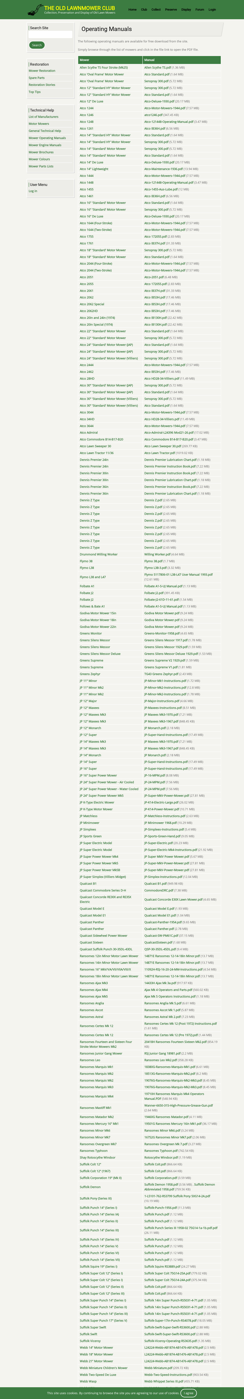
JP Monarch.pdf (155, 728)
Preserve (171, 9)
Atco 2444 (86, 365)
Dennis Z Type (90, 500)
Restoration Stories (42, 85)
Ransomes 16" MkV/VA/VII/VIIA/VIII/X (105, 969)
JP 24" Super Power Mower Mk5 (101, 796)
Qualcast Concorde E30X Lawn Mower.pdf (173, 899)
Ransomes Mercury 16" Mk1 (99, 1124)
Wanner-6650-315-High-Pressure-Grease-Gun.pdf (178, 1105)
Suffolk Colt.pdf (155, 1164)
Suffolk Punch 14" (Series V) (99, 1246)
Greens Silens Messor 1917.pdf (166, 640)
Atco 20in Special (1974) (96, 324)
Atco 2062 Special (92, 304)
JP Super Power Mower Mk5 (99, 863)
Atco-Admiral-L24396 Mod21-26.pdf (169, 432)
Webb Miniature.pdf (158, 1368)
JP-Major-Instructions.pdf (161, 701)
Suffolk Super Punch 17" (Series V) (103, 1320)
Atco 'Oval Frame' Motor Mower (102, 74)
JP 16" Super (88, 769)
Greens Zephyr (90, 674)
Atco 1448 (86, 182)
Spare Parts (37, 78)
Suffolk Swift (88, 1334)
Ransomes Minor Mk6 (95, 1130)
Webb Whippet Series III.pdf (163, 1381)
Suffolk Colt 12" (90, 1164)
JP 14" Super (88, 762)
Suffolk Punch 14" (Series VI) (99, 1253)
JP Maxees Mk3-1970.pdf (161, 714)
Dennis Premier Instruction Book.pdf (170, 466)
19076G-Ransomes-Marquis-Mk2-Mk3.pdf (173, 1080)
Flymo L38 (87, 568)
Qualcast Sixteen (91, 942)
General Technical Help (45, 131)
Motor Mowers (39, 124)
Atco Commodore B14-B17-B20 (101, 439)
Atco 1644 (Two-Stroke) (96, 230)
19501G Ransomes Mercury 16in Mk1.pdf (173, 1124)
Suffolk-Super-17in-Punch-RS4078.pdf (170, 1320)
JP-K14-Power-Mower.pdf (161, 809)
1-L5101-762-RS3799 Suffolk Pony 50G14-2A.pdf (177, 1196)
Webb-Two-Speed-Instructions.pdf (168, 1375)
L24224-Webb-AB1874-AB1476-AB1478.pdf (173, 1347)
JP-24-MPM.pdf (154, 782)
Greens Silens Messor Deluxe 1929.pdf (171, 654)
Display (186, 9)
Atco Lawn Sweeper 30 (95, 446)
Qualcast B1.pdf (155, 883)
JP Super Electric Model (96, 843)
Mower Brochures (41, 152)
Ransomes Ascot (91, 1010)
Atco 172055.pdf (155, 236)
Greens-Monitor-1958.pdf (162, 633)
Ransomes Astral (91, 1017)
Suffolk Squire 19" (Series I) (98, 1266)
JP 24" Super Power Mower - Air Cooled (107, 782)
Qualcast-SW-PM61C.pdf (161, 936)
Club (144, 9)
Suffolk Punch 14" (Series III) (99, 1230)
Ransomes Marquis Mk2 (96, 1074)
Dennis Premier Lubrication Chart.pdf (170, 460)
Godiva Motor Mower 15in (98, 613)
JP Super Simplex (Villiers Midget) (103, 877)
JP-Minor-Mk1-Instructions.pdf (165, 681)
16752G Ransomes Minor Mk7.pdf (168, 1137)
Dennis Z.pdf (153, 500)
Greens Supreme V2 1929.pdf (164, 660)
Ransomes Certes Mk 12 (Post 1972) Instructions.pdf (180, 1024)
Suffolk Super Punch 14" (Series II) (103, 1307)
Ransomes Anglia (92, 1003)
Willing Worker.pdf (157, 554)
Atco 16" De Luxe (91, 216)
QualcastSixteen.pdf (158, 942)
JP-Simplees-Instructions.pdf (164, 829)
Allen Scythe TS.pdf (157, 67)
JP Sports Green (91, 836)
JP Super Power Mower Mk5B (100, 870)
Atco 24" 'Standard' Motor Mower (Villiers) (109, 358)
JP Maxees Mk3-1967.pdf (161, 721)
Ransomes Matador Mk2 (97, 1117)
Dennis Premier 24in (94, 460)
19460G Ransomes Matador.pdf (166, 1117)
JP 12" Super (88, 735)
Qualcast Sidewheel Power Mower (103, 936)
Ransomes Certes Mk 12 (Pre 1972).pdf (171, 1035)
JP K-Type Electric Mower (97, 802)
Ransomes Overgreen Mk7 (98, 1144)
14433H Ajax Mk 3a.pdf (160, 983)
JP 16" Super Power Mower (98, 775)
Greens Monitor (91, 633)
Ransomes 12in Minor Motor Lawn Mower (109, 956)
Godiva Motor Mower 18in (98, 620)
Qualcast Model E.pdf (159, 909)
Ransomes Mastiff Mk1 (96, 1108)
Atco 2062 (86, 297)
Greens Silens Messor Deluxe (100, 654)
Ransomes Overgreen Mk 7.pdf (165, 1144)
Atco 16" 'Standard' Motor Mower (103, 203)
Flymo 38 (86, 561)
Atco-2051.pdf (154, 277)
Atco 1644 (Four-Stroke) (96, 223)
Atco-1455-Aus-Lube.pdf (161, 189)
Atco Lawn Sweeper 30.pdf (162, 446)
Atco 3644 (86, 426)
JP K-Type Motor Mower (96, 809)
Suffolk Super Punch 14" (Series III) (104, 1314)
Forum (200, 9)
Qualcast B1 (88, 883)
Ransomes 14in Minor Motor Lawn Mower (109, 963)
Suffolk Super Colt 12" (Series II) (101, 1287)
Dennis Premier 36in (94, 487)
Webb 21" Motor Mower (96, 1361)
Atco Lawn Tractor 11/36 (97, 453)
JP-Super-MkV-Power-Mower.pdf (166, 796)
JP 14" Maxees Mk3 (93, 741)
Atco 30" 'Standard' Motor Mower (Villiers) (109, 399)
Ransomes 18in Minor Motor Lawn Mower (109, 976)
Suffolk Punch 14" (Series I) (98, 1208)
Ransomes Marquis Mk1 (96, 1067)
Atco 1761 (86, 243)
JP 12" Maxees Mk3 (93, 714)
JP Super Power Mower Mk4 (99, 856)
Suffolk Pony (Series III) (96, 1198)
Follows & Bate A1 (92, 606)
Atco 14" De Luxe (91, 162)
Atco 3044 (86, 412)
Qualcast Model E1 (93, 915)
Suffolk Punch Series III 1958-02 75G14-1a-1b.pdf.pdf (180, 1228)
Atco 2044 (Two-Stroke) (96, 270)
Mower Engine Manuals (45, 145)
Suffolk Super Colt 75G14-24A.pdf (167, 1280)
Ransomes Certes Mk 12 (96, 1026)
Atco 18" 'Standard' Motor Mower (103, 250)
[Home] (35, 9)
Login (212, 9)
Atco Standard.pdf (156, 74)
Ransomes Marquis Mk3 (96, 1087)
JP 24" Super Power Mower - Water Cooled (109, 789)
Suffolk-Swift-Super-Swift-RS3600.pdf (169, 1327)
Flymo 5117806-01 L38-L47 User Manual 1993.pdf (178, 574)
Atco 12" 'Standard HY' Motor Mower (105, 88)
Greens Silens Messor (95, 640)
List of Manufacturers (43, 117)
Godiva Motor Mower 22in (98, 627)
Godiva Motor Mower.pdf (161, 613)
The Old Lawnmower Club (79, 8)
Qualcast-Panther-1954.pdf (163, 922)
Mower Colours (39, 159)
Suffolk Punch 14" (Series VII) (100, 1260)
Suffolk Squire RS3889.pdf (162, 1266)
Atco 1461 (86, 196)
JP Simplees (88, 829)
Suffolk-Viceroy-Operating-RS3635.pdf (170, 1341)
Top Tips (35, 92)
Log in (33, 191)
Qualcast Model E (92, 909)
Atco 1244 (86, 108)
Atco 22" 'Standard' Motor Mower (103, 331)
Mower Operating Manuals (47, 138)
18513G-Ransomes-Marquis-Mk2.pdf (169, 1074)
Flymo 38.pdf (153, 561)
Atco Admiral (89, 432)
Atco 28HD (87, 378)
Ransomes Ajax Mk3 (94, 983)
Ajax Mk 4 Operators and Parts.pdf (168, 990)
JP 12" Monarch (90, 728)
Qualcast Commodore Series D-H (103, 890)
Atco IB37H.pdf (154, 243)
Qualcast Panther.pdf (159, 929)
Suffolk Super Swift (93, 1327)
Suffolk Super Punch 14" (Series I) (103, 1300)
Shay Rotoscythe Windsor (97, 1157)
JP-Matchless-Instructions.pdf (164, 816)
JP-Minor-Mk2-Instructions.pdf (165, 687)
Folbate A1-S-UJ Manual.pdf (163, 586)
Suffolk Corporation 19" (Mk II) (101, 1178)
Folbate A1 (87, 586)
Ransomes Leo (90, 1060)
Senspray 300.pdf (156, 81)
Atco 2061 (86, 291)
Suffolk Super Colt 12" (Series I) (101, 1273)
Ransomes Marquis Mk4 (96, 1096)
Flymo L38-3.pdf (155, 568)
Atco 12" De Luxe (91, 101)
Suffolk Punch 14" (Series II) (99, 1221)
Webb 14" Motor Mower (96, 1347)
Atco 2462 (86, 372)
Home (132, 9)
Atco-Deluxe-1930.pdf (159, 101)
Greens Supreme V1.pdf (161, 667)
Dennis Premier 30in (94, 473)
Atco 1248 (86, 122)
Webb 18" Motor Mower (96, 1354)
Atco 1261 (86, 128)
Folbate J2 (86, 593)
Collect (156, 9)
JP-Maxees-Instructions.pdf (163, 708)
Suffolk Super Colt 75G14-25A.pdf (167, 1273)
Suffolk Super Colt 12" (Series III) (102, 1293)
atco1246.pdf (153, 115)
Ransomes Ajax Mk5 (94, 996)
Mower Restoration (42, 71)
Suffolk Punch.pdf (156, 1214)
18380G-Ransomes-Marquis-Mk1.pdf (169, 1067)
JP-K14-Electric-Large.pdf (161, 802)
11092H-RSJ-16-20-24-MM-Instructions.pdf (173, 969)
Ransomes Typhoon (94, 1151)
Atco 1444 (86, 176)
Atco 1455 (86, 189)
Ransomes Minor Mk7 (95, 1137)
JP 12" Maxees (89, 708)
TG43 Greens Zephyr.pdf (161, 674)
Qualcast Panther (92, 922)
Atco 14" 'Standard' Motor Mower (103, 149)
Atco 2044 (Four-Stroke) (96, 263)
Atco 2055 (86, 284)
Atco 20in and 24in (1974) (97, 318)
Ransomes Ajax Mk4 (94, 990)
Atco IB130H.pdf (155, 318)
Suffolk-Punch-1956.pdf (160, 1208)
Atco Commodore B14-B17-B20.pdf (168, 439)
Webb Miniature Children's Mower (103, 1368)
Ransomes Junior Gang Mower (101, 1053)
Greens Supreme (91, 660)
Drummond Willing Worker (99, 554)
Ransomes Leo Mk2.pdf (160, 1060)
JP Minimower (89, 823)
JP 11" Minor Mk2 (92, 687)
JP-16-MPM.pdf (154, 775)
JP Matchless (88, 816)
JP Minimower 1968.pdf (160, 823)
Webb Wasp (88, 1381)
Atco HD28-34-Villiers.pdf (161, 378)
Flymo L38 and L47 (93, 577)
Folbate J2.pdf (153, 593)
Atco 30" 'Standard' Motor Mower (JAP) (106, 385)
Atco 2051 (86, 277)
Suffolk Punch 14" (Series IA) (99, 1214)
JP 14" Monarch (90, 755)
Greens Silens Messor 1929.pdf (166, 647)
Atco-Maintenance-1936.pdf (163, 169)
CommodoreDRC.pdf (158, 890)
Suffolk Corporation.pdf (160, 1178)
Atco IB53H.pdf (154, 297)
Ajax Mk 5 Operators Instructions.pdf (170, 996)
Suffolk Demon (90, 1187)
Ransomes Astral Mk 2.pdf (162, 1017)
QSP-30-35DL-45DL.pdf (160, 949)
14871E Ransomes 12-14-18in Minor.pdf (172, 956)
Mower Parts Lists (41, 166)
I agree (188, 1393)
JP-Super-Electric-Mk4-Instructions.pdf (170, 850)
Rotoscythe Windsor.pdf (161, 1157)
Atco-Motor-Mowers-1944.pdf (164, 108)
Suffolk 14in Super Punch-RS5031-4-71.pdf (173, 1300)
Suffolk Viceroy (90, 1341)
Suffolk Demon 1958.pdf (161, 1184)
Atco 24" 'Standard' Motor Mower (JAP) (106, 345)
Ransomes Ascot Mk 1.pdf (162, 1010)
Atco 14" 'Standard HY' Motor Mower (105, 135)
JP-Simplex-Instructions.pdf (163, 877)
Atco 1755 (86, 236)
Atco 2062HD (89, 311)
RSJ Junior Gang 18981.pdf (162, 1053)
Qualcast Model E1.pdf (160, 915)
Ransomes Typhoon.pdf (161, 1151)
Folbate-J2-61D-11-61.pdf (161, 599)
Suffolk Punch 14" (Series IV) (99, 1239)
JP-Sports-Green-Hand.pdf (162, 836)
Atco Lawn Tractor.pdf (159, 453)
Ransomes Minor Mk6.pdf (162, 1130)
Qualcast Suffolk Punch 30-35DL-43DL (106, 949)
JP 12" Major (88, 701)
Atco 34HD (87, 419)
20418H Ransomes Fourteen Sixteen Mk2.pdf (175, 1042)
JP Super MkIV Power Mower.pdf (166, 856)
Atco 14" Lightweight (94, 169)
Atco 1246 (86, 115)
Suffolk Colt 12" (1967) (95, 1171)
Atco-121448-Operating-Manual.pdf (168, 122)
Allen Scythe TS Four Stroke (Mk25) (104, 67)
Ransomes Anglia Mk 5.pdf (162, 1003)
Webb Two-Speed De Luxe (98, 1375)
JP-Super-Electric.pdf (158, 843)
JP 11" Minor (88, 681)
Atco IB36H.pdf (154, 128)
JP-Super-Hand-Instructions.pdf (166, 735)
